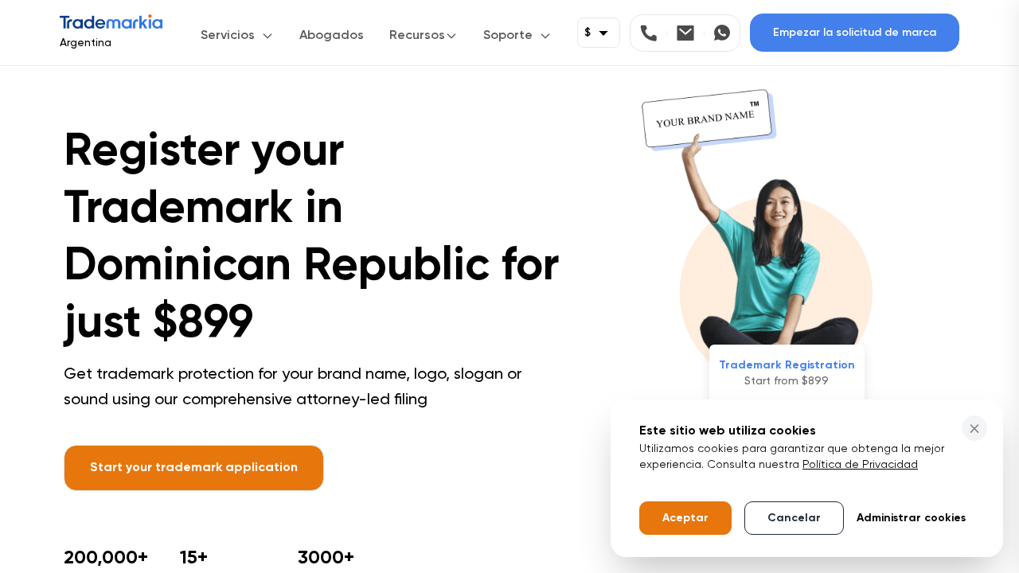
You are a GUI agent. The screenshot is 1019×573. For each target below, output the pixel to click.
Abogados (331, 35)
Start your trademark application (194, 468)
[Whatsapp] (722, 33)
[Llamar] (653, 33)
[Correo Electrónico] (691, 33)
